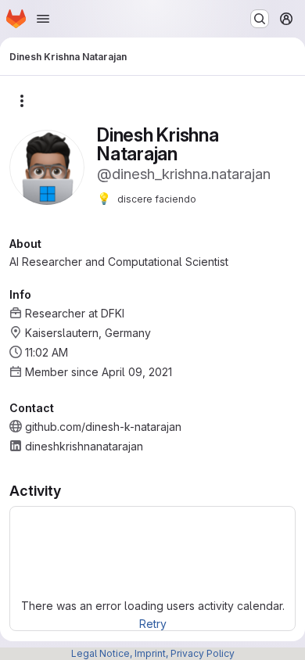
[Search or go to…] (259, 18)
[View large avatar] (46, 166)
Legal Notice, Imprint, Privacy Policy (153, 653)
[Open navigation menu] (43, 18)
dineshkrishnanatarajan (84, 446)
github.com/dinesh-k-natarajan (103, 426)
